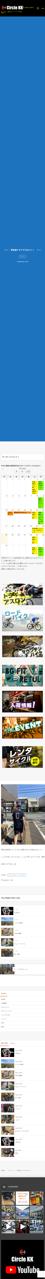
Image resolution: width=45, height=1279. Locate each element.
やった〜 (18, 1109)
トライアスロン (21, 875)
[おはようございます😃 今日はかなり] (36, 1198)
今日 (28, 471)
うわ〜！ (18, 1120)
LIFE (17, 909)
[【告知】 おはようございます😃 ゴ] (22, 1212)
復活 (16, 1153)
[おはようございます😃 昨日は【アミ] (8, 1212)
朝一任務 (17, 954)
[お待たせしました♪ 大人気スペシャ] (8, 1198)
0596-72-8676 (29, 7)
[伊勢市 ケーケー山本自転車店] (12, 7)
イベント (22, 256)
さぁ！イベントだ (19, 944)
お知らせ (17, 912)
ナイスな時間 (18, 923)
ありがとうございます (22, 1131)
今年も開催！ (18, 933)
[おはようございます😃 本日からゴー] (36, 1212)
